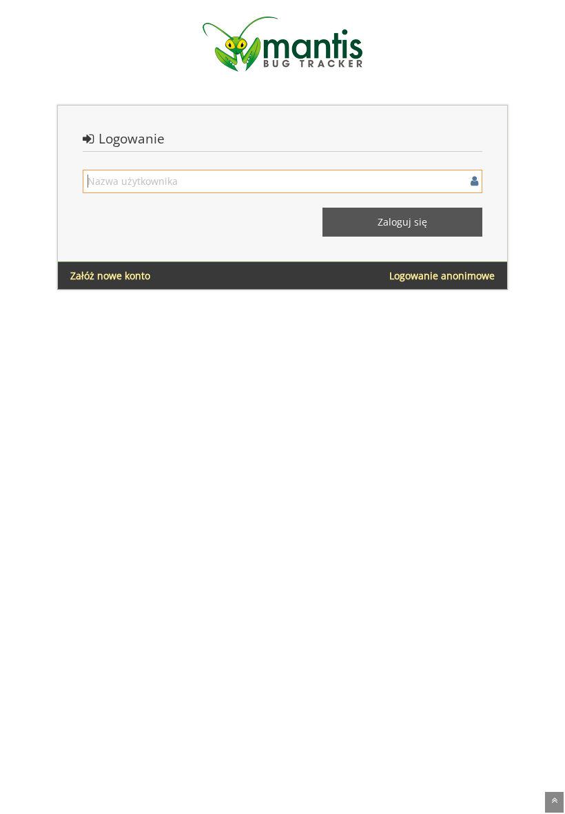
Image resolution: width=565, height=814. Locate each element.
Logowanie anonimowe (442, 275)
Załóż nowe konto (110, 275)
